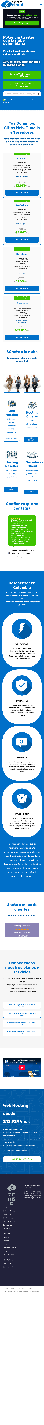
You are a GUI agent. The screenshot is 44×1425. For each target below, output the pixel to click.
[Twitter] (14, 1200)
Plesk (5, 1251)
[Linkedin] (12, 1204)
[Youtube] (14, 1196)
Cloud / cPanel (8, 1255)
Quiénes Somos (9, 1211)
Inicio (5, 1207)
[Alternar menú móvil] (41, 4)
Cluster (6, 1241)
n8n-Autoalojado (9, 1260)
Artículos (6, 1228)
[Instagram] (10, 1196)
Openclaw (7, 1263)
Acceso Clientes (9, 1221)
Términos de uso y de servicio (21, 1291)
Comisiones (7, 1225)
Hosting (6, 1237)
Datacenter (7, 1214)
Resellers (6, 1244)
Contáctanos (8, 1218)
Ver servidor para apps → (22, 23)
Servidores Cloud (9, 1248)
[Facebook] (10, 1200)
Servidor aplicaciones (11, 1267)
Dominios (6, 1234)
